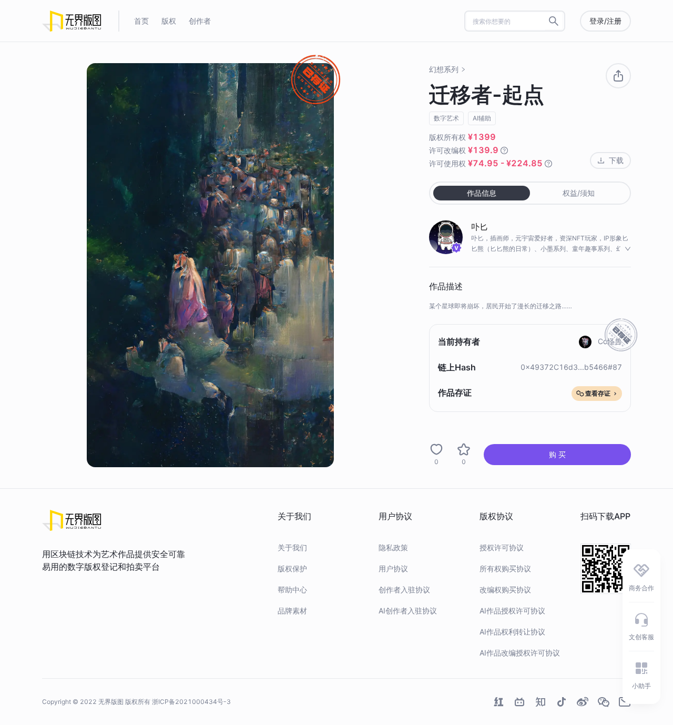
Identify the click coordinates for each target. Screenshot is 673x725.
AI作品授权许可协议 (512, 610)
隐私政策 (393, 547)
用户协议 (393, 568)
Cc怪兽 (610, 341)
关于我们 (292, 547)
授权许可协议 (502, 547)
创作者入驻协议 (404, 589)
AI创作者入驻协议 (408, 610)
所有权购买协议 (505, 568)
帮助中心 (292, 589)
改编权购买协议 (505, 589)
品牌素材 (292, 610)
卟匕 (479, 226)
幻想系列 (443, 69)
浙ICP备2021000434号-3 (191, 702)
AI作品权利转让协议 (512, 631)
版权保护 (292, 568)
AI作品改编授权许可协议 (520, 652)
